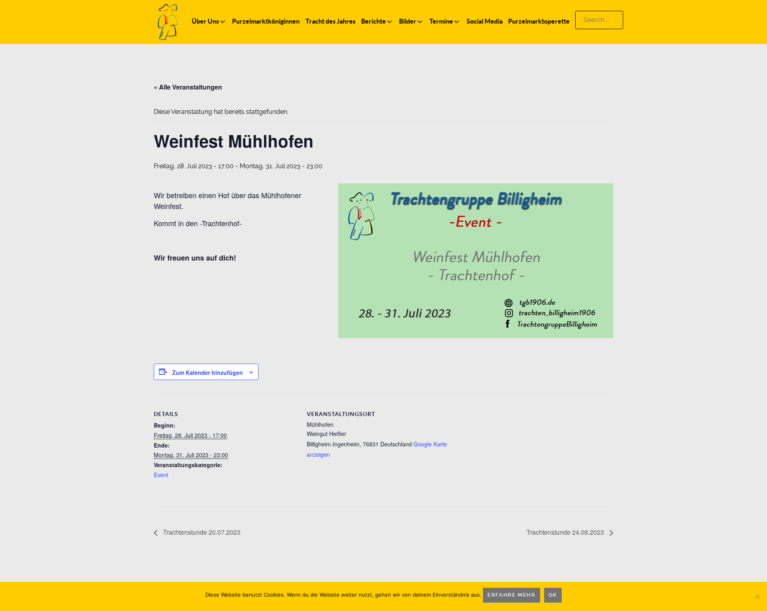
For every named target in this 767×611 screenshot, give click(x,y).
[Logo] (168, 21)
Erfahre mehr (511, 595)
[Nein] (757, 597)
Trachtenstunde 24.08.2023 (566, 532)
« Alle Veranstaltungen (188, 87)
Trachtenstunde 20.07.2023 (200, 532)
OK (552, 595)
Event (161, 475)
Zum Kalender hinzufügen (207, 372)
